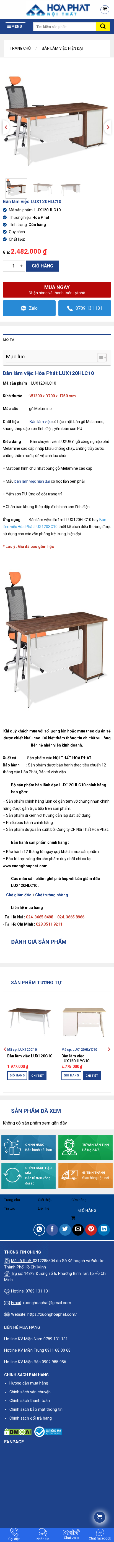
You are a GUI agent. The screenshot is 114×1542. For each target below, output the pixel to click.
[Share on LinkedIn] (104, 1230)
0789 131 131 (89, 308)
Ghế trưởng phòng (51, 895)
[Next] (107, 127)
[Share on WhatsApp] (39, 1230)
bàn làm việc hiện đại (32, 481)
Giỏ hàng (42, 266)
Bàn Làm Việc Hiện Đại (62, 48)
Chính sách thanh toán (29, 1400)
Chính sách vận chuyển (30, 1392)
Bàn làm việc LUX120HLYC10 (75, 1058)
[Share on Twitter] (65, 1230)
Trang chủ (20, 48)
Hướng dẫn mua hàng (28, 1383)
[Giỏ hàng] (104, 9)
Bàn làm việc (40, 421)
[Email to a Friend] (78, 1230)
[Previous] (6, 127)
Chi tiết (37, 1076)
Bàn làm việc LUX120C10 (29, 1056)
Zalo (33, 308)
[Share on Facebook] (52, 1230)
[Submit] (103, 26)
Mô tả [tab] (8, 340)
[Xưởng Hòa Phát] (47, 9)
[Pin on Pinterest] (91, 1230)
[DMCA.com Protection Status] (18, 1431)
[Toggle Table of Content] (99, 357)
